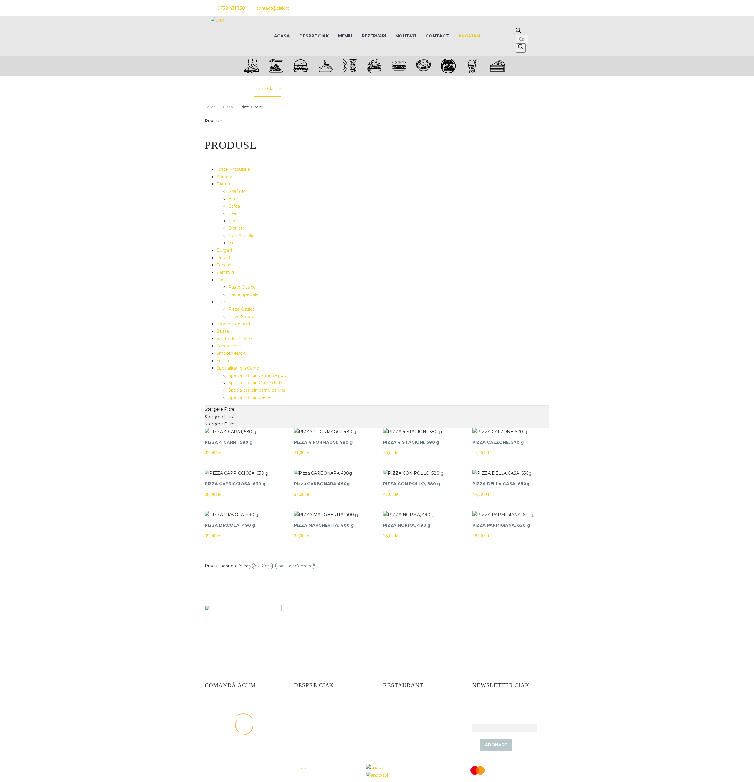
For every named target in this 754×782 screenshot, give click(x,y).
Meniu (345, 36)
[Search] (521, 48)
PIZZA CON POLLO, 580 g (411, 483)
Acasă (282, 36)
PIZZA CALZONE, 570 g (498, 442)
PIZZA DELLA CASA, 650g (500, 483)
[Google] (539, 8)
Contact (437, 36)
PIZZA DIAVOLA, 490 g (230, 525)
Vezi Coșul (262, 566)
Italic (302, 767)
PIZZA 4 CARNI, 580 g (228, 442)
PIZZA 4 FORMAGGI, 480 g (323, 442)
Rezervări (374, 36)
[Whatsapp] (529, 8)
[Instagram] (518, 8)
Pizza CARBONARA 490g (322, 483)
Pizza (228, 107)
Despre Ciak (314, 36)
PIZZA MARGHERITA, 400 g (324, 525)
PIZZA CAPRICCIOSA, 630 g (235, 483)
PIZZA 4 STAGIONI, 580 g (411, 442)
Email (478, 720)
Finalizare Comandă (295, 566)
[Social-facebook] (507, 8)
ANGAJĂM (469, 36)
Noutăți (406, 36)
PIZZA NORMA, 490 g (406, 525)
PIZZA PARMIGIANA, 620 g (501, 525)
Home (210, 107)
